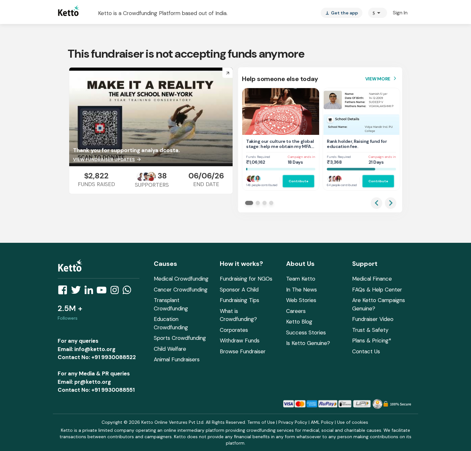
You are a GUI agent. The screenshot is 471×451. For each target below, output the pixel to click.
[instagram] (116, 291)
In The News (301, 289)
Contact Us (366, 351)
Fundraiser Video (372, 319)
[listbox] (341, 12)
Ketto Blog (299, 321)
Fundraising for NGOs (246, 278)
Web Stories (301, 300)
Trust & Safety (370, 329)
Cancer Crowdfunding (181, 289)
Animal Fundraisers (177, 359)
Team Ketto (300, 278)
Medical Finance (372, 278)
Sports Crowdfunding (180, 337)
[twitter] (78, 291)
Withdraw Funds (240, 340)
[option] (377, 13)
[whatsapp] (129, 291)
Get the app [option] (341, 13)
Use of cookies (352, 422)
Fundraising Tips (239, 300)
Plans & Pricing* (371, 340)
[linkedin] (91, 291)
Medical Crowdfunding (181, 278)
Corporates (234, 329)
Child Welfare (170, 348)
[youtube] (103, 291)
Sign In (400, 12)
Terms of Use (261, 422)
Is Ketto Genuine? (308, 343)
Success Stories (306, 332)
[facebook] (64, 291)
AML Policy (322, 422)
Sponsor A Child (239, 289)
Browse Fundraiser (243, 351)
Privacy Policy (293, 422)
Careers (296, 311)
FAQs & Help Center (377, 289)
